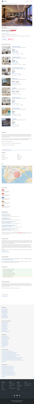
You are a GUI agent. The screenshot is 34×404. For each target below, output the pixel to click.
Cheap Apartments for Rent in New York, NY (7, 366)
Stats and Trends (19, 385)
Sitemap (18, 388)
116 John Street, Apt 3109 (16, 46)
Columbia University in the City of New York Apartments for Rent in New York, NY (12, 357)
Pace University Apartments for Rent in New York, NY (9, 353)
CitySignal (18, 389)
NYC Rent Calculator (12, 388)
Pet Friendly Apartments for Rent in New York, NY (8, 373)
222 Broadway (14, 118)
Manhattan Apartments (5, 322)
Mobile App (18, 386)
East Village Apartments (5, 336)
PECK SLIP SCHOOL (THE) (5, 214)
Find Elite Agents (11, 383)
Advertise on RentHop (28, 383)
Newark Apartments (4, 313)
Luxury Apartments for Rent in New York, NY (7, 369)
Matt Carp (14, 52)
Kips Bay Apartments (4, 341)
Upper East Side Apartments (5, 338)
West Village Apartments (5, 343)
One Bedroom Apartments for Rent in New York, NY (8, 372)
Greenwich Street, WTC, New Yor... (17, 67)
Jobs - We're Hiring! (27, 385)
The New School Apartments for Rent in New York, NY (9, 356)
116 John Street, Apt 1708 (16, 97)
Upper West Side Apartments (5, 337)
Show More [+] (4, 346)
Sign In (31, 1)
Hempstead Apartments (5, 326)
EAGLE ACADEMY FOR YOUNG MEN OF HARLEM (8, 225)
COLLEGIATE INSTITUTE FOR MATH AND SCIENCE (8, 228)
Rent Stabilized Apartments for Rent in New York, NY (8, 374)
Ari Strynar (14, 124)
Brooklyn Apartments (4, 323)
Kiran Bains (14, 92)
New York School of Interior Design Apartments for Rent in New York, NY (11, 358)
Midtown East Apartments (5, 342)
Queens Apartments (4, 325)
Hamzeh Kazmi (15, 83)
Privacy (3, 388)
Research (18, 383)
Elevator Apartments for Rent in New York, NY (8, 368)
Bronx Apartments (4, 330)
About (2, 383)
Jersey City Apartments (5, 311)
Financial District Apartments (5, 251)
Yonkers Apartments (4, 310)
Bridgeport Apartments (5, 316)
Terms (3, 386)
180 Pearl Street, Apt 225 (16, 108)
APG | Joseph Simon (15, 73)
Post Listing (27, 1)
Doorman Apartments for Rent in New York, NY (8, 367)
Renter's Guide (11, 385)
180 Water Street (14, 78)
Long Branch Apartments (5, 317)
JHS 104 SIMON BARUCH (5, 218)
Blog (10, 386)
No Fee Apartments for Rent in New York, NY (7, 371)
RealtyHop (3, 389)
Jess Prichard (6, 34)
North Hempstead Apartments (6, 331)
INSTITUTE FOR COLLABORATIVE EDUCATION (8, 221)
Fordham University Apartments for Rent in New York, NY (9, 352)
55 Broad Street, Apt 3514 (16, 57)
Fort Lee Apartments (4, 315)
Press (2, 385)
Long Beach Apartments (5, 312)
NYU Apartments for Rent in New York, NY (7, 351)
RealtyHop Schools (19, 232)
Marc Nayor (14, 103)
